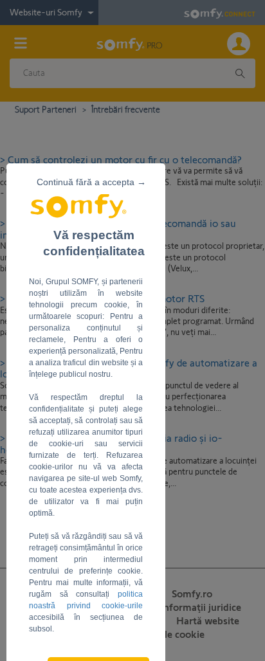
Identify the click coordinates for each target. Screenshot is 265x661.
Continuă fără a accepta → (91, 182)
